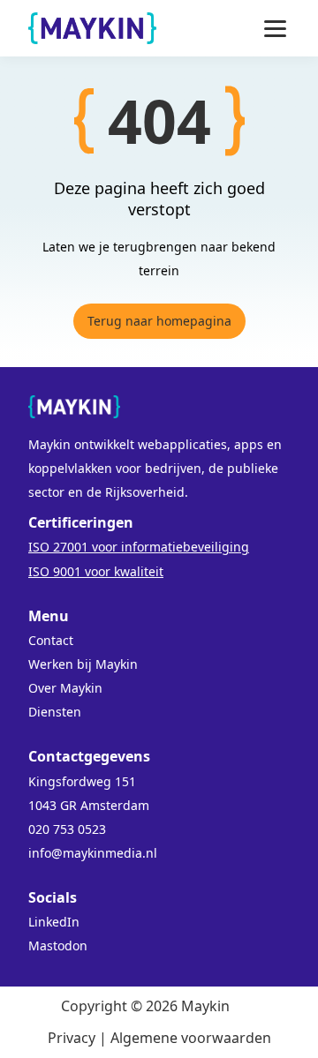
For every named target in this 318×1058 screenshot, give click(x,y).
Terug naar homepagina (159, 320)
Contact (50, 640)
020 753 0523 (67, 829)
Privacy (71, 1037)
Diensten (54, 711)
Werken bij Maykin (83, 664)
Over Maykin (65, 687)
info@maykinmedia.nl (92, 852)
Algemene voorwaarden (190, 1037)
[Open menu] (275, 28)
